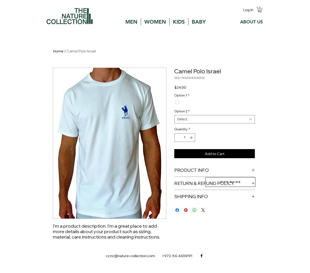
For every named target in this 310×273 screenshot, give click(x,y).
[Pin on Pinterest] (186, 210)
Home (58, 51)
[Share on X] (203, 210)
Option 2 (181, 111)
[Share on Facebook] (177, 210)
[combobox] (214, 119)
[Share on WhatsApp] (194, 210)
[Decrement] (178, 138)
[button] (260, 9)
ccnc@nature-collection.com (130, 255)
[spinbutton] (185, 138)
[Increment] (191, 138)
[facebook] (201, 255)
